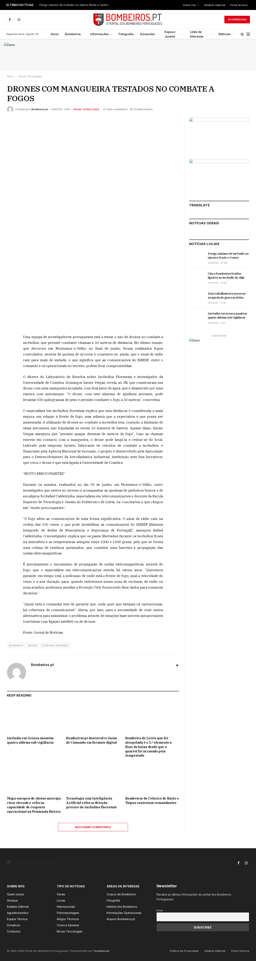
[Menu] (248, 34)
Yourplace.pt (101, 950)
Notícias (224, 34)
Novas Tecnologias (86, 109)
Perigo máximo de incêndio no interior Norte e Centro (73, 5)
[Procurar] (242, 34)
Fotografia (126, 34)
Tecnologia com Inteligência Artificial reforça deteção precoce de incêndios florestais (91, 802)
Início (55, 34)
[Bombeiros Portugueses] (127, 19)
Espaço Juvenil (170, 34)
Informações (99, 34)
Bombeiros (73, 34)
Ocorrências (237, 19)
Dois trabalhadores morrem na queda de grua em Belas (226, 295)
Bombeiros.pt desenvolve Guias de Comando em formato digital (91, 740)
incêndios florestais (55, 645)
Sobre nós (189, 5)
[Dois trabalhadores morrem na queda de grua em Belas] (196, 298)
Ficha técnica (238, 5)
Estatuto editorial (214, 5)
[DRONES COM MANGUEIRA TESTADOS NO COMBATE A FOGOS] (93, 174)
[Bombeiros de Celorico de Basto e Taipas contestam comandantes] (152, 778)
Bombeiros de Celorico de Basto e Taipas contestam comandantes (152, 800)
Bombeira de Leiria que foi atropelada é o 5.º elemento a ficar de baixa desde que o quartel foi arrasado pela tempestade (148, 746)
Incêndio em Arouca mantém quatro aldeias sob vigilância (30, 740)
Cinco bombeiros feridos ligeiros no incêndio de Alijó (226, 275)
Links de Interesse (196, 34)
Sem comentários (117, 109)
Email (160, 910)
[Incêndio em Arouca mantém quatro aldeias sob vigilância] (34, 718)
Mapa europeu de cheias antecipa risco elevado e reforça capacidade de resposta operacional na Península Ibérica (34, 804)
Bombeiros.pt (39, 109)
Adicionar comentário (93, 827)
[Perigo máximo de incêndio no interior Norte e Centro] (196, 258)
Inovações (147, 34)
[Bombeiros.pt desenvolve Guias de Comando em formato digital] (93, 718)
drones (32, 645)
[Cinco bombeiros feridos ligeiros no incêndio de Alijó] (196, 278)
